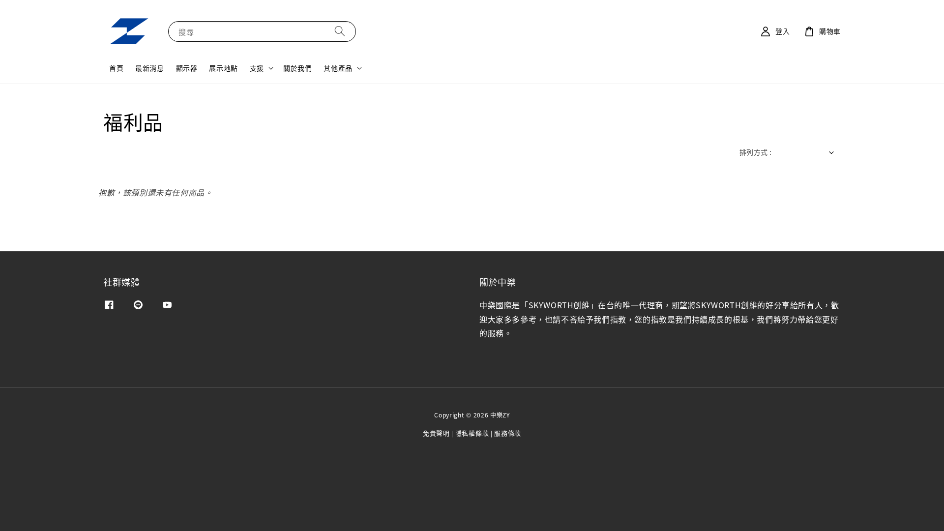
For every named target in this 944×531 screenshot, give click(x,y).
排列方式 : (755, 152)
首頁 (116, 68)
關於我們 (297, 68)
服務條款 (507, 433)
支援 (257, 67)
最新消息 (149, 68)
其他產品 (338, 67)
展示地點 (223, 68)
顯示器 (187, 68)
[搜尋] (339, 31)
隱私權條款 (472, 433)
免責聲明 (436, 433)
